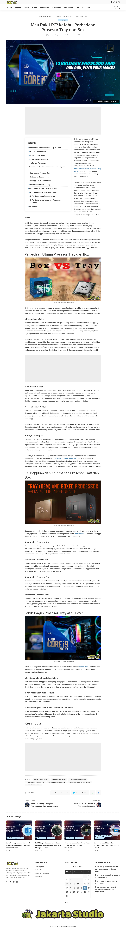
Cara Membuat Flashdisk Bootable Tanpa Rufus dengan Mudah (106, 845)
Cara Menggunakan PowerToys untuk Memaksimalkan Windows (77, 845)
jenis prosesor (80, 534)
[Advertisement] (63, 121)
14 (81, 884)
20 (78, 888)
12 (74, 884)
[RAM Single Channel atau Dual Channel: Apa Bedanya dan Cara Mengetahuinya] (48, 830)
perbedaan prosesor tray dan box (80, 782)
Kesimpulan (33, 206)
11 (70, 884)
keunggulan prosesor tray (57, 782)
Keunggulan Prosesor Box (40, 173)
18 (70, 888)
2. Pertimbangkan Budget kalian (42, 196)
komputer (83, 667)
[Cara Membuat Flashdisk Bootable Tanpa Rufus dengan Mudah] (107, 830)
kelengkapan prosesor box (36, 782)
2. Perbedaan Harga (37, 155)
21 (81, 888)
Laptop (20, 837)
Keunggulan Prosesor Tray (40, 181)
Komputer (63, 20)
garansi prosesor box (41, 779)
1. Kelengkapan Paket (38, 151)
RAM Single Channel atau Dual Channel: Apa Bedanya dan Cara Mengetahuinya (48, 845)
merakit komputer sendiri (66, 458)
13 (78, 884)
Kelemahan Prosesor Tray (40, 185)
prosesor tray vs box (34, 784)
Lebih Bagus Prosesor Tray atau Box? (43, 188)
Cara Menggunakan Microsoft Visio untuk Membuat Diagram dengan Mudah (18, 845)
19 (74, 888)
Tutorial (51, 837)
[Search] (118, 7)
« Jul (66, 903)
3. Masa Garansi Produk (39, 159)
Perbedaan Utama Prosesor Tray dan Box (45, 148)
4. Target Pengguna (38, 163)
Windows (79, 837)
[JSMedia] (11, 2)
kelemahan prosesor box (78, 779)
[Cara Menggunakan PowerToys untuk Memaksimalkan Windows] (77, 830)
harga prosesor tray (59, 779)
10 (67, 884)
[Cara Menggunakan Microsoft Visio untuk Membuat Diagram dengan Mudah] (19, 830)
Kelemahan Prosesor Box (39, 177)
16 (88, 884)
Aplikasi (11, 837)
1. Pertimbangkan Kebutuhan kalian (43, 192)
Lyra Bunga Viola (57, 34)
